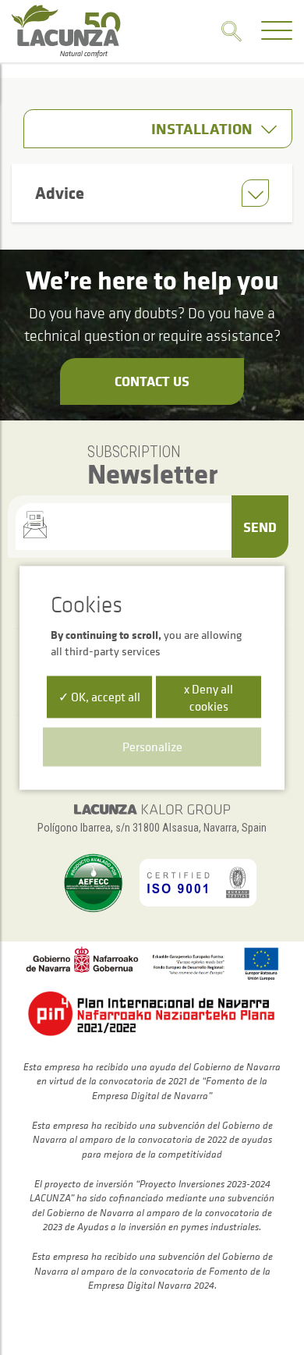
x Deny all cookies (208, 696)
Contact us (152, 380)
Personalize (152, 745)
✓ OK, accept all (99, 695)
